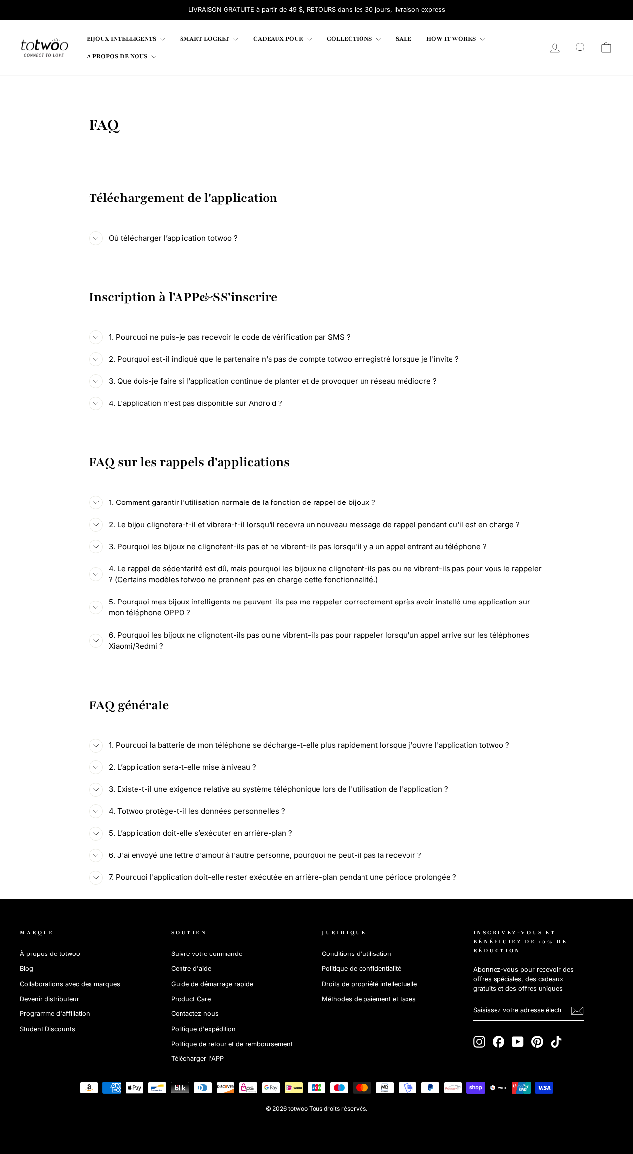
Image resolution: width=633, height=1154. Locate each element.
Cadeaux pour (279, 39)
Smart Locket (205, 39)
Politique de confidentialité (361, 968)
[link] (44, 47)
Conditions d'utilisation (356, 953)
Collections (350, 39)
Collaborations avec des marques (70, 984)
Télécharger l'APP (197, 1058)
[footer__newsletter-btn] (577, 1011)
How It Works (451, 39)
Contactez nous (195, 1013)
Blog (26, 968)
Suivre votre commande (206, 953)
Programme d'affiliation (55, 1013)
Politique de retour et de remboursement (232, 1044)
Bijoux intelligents (122, 39)
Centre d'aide (191, 968)
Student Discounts (47, 1029)
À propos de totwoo (50, 953)
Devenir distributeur (49, 999)
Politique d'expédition (203, 1029)
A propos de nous (118, 56)
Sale (403, 39)
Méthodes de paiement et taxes (369, 999)
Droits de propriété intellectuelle (369, 984)
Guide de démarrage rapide (212, 984)
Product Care (191, 999)
